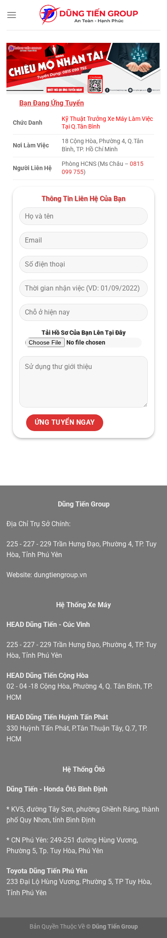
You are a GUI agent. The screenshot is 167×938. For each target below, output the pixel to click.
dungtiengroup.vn (60, 575)
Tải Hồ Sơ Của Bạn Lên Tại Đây (83, 332)
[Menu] (11, 14)
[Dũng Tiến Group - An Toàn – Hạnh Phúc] (88, 15)
